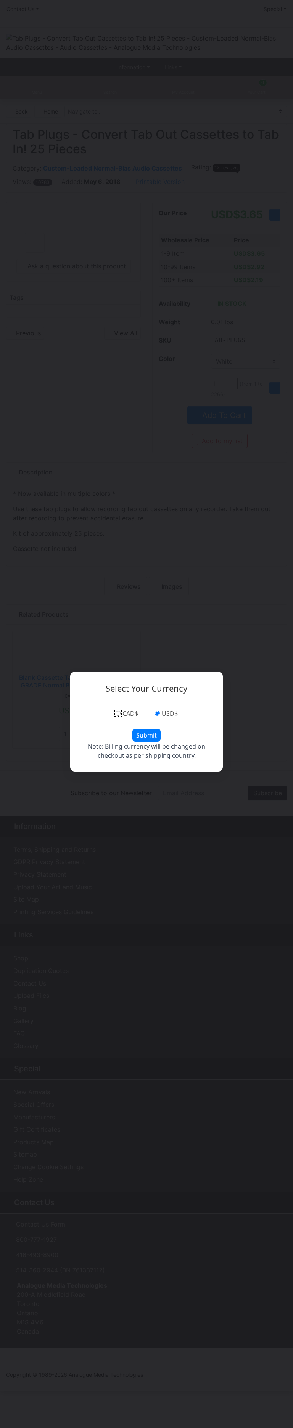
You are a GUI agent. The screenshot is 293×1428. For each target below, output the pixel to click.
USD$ (170, 713)
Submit (146, 735)
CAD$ (130, 713)
